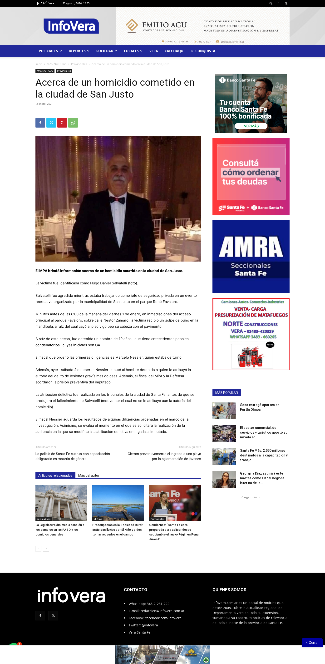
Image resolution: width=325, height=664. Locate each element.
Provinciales (79, 64)
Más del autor (88, 475)
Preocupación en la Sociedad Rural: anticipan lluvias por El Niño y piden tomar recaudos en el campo (117, 529)
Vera (153, 51)
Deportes (77, 51)
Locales (131, 51)
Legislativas (43, 518)
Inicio (38, 64)
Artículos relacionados (55, 475)
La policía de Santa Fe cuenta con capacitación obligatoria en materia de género (72, 456)
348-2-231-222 (158, 603)
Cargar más (249, 497)
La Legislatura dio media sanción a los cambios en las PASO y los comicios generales (59, 529)
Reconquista (203, 51)
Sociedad (104, 51)
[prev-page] (38, 549)
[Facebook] (278, 3)
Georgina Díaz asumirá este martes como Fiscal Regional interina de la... (263, 478)
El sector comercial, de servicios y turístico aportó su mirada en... (263, 432)
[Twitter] (286, 3)
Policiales (48, 51)
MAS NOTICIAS (57, 64)
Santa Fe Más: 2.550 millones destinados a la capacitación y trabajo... (264, 455)
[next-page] (46, 549)
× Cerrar (312, 642)
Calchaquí (175, 51)
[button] (271, 3)
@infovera (150, 625)
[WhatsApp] (73, 123)
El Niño (98, 518)
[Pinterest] (62, 123)
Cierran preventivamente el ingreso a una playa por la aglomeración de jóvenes (164, 456)
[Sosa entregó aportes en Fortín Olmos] (224, 410)
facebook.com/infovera (163, 618)
